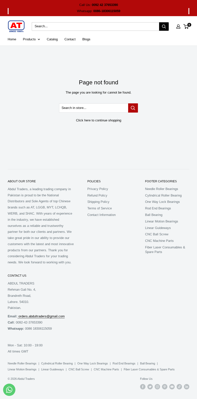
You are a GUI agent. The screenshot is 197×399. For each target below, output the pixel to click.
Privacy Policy (97, 189)
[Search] (164, 26)
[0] (186, 26)
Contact (70, 39)
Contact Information (101, 215)
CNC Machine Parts (159, 241)
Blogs (86, 39)
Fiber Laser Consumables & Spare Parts (165, 250)
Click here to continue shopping (98, 120)
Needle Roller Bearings (161, 189)
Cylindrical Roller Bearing (163, 195)
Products (29, 39)
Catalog (52, 39)
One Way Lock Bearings (162, 202)
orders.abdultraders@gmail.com (41, 316)
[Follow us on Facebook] (142, 386)
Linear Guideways (158, 228)
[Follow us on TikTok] (179, 386)
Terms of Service (99, 208)
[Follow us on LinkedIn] (186, 386)
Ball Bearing (153, 215)
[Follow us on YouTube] (172, 386)
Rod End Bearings (158, 208)
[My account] (178, 26)
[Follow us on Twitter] (150, 386)
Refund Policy (97, 195)
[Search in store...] (133, 108)
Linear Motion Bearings (161, 221)
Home (12, 39)
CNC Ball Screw (156, 234)
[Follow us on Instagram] (157, 386)
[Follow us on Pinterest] (164, 386)
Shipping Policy (98, 202)
